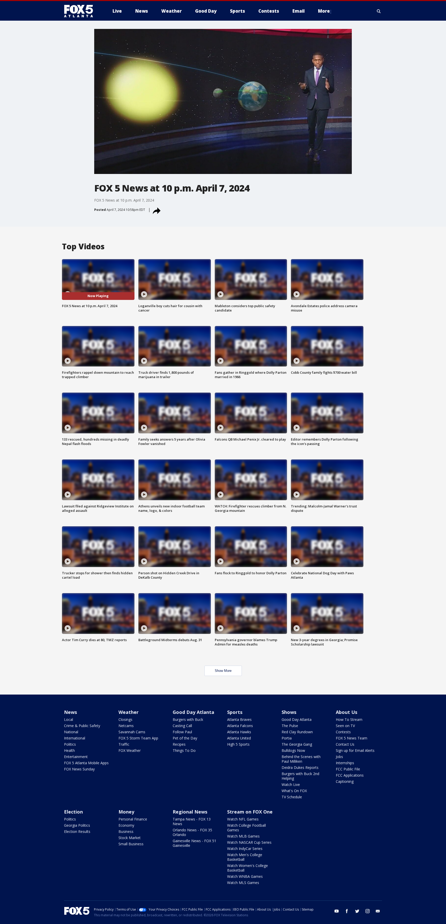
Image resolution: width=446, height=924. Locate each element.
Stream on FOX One (250, 812)
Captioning (345, 781)
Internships (345, 762)
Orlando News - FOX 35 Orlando (192, 832)
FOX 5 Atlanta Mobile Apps (86, 762)
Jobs (339, 756)
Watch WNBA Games (245, 876)
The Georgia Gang (297, 744)
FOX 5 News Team (351, 738)
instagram (367, 911)
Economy (126, 825)
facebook (347, 911)
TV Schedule (292, 796)
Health (69, 750)
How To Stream (349, 719)
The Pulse (290, 725)
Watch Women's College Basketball (247, 868)
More (324, 11)
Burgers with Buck (188, 719)
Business (125, 831)
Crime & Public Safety (82, 725)
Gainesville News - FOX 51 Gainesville (194, 843)
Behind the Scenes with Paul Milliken (301, 759)
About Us (346, 712)
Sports (234, 712)
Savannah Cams (131, 731)
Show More (223, 671)
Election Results (77, 831)
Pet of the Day (185, 738)
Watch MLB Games (243, 836)
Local (68, 719)
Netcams (126, 725)
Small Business (131, 843)
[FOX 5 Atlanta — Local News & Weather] (81, 11)
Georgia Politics (77, 825)
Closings (125, 719)
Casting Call (182, 725)
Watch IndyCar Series (244, 848)
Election (73, 812)
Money (126, 812)
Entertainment (76, 756)
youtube (336, 911)
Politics (70, 744)
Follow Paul (182, 731)
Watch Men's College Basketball (244, 857)
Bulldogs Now (293, 750)
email (378, 911)
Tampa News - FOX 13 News (192, 821)
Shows (289, 712)
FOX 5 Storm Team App (138, 738)
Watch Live (291, 784)
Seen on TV (345, 725)
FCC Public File (348, 769)
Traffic (123, 744)
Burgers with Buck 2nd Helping (300, 776)
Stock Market (129, 837)
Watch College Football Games (246, 827)
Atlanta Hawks (239, 731)
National (71, 731)
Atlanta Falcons (240, 725)
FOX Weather (129, 750)
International (74, 738)
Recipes (179, 744)
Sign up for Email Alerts (355, 750)
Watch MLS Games (243, 882)
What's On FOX (294, 790)
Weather (128, 712)
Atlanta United (239, 738)
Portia (287, 738)
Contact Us (345, 744)
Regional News (190, 812)
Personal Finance (132, 819)
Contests (343, 731)
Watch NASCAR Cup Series (249, 842)
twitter (357, 911)
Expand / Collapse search (379, 11)
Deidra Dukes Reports (300, 767)
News (70, 712)
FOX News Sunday (79, 769)
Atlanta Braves (239, 719)
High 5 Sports (238, 744)
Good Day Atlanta (193, 712)
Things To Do (184, 750)
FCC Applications (350, 775)
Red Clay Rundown (297, 731)
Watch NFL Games (243, 819)
